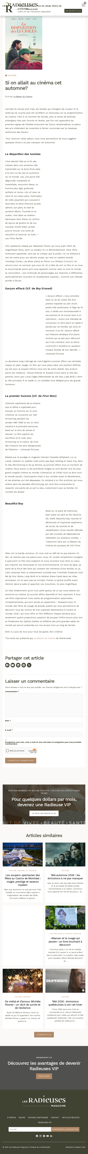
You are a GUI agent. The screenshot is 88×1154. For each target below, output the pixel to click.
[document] (44, 577)
